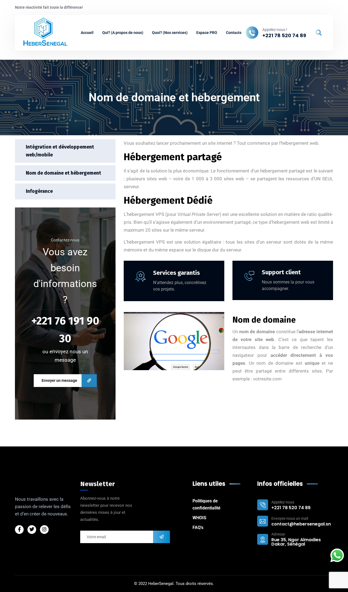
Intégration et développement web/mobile (60, 151)
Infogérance (39, 191)
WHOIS (199, 517)
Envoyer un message (59, 380)
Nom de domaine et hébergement (63, 173)
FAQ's (197, 527)
